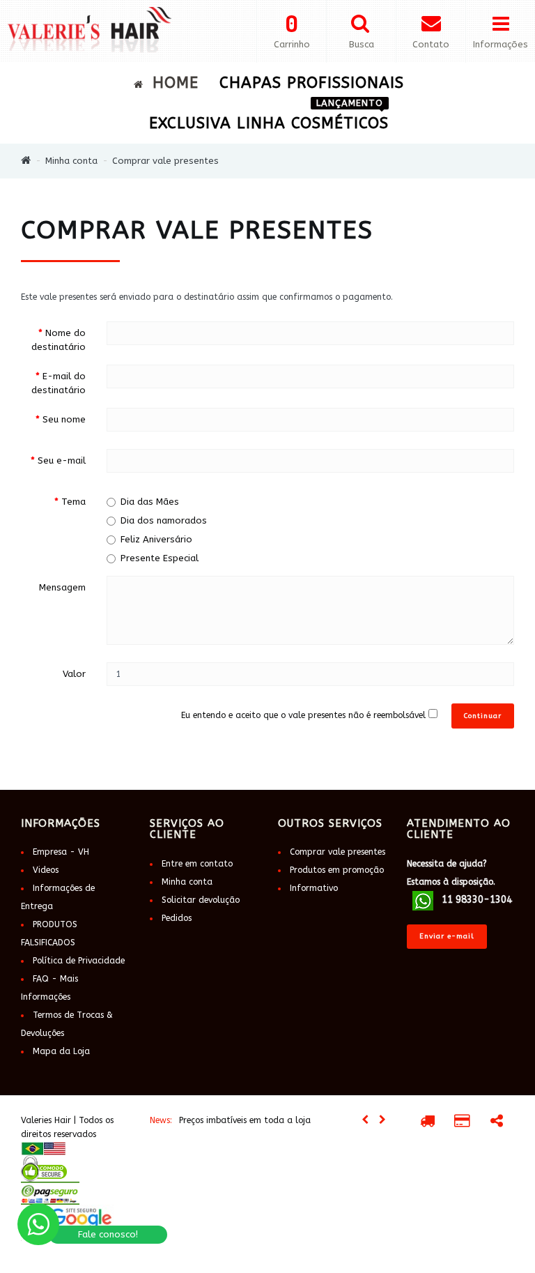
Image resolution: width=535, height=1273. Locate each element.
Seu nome (64, 419)
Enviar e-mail (446, 936)
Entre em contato (197, 864)
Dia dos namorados (164, 520)
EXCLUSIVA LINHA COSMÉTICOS (269, 117)
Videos (46, 870)
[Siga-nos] (496, 1123)
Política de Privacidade (79, 961)
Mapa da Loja (61, 1051)
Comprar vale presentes (165, 160)
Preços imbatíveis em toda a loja (245, 1120)
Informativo (314, 888)
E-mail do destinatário (58, 383)
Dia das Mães (150, 501)
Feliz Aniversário (156, 539)
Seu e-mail (62, 460)
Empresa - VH (61, 852)
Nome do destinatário (58, 340)
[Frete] (427, 1123)
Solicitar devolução (201, 900)
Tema (73, 501)
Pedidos (177, 918)
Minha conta (71, 160)
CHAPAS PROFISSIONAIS (311, 83)
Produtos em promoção (337, 870)
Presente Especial (160, 558)
